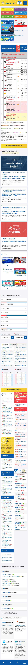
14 (10, 379)
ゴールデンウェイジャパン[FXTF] (10, 576)
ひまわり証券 (6, 554)
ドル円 (9, 105)
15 (20, 379)
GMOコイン (4, 541)
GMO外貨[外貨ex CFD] (6, 545)
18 (5, 381)
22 (20, 381)
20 (8, 381)
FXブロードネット (6, 585)
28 (10, 383)
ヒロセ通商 (20, 449)
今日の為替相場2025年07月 (9, 238)
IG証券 (3, 493)
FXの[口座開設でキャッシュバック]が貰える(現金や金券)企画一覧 (14, 173)
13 (8, 379)
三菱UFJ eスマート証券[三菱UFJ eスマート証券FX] (7, 490)
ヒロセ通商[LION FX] (8, 467)
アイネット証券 (6, 600)
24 (4, 383)
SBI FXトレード (6, 592)
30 (2, 385)
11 (5, 379)
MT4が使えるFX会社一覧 (20, 365)
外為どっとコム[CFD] (7, 418)
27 (8, 383)
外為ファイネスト (6, 415)
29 (20, 383)
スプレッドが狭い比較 (7, 358)
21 (10, 381)
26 (7, 383)
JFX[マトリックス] (7, 485)
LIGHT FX (4, 580)
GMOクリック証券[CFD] (7, 537)
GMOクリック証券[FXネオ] (20, 487)
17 (4, 381)
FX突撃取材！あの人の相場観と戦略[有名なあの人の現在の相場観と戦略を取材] (14, 191)
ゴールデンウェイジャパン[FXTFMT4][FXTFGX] (7, 479)
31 (23, 383)
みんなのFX (5, 581)
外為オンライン (6, 608)
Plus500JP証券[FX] (7, 492)
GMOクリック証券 (6, 574)
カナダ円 (13, 97)
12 (7, 379)
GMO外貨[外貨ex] (6, 583)
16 (2, 381)
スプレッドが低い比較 (7, 365)
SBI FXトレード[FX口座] (7, 412)
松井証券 (4, 543)
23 (2, 383)
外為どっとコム (7, 462)
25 (5, 383)
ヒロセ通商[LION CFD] (6, 540)
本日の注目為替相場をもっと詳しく (14, 145)
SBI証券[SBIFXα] (5, 544)
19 (7, 381)
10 (4, 379)
